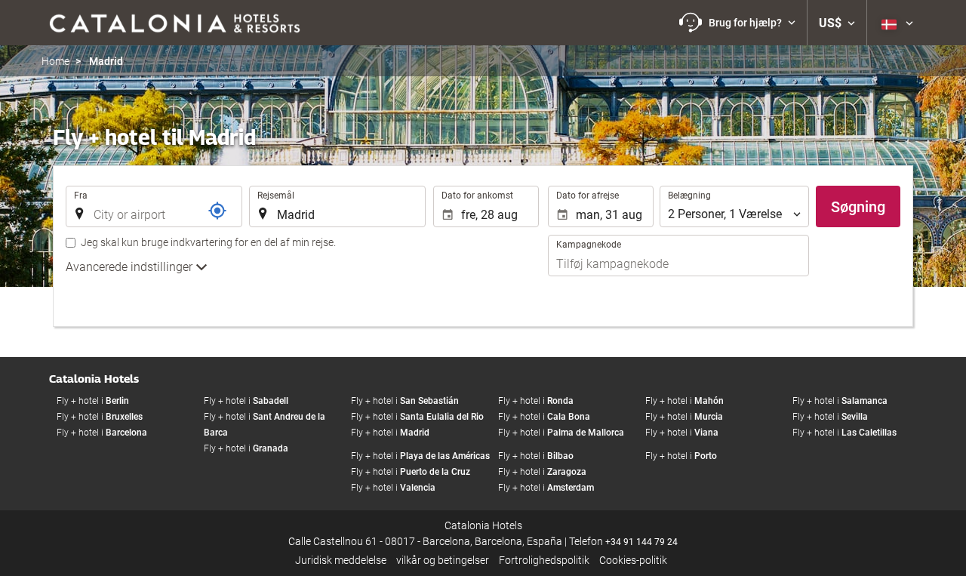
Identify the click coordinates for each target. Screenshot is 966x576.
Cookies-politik (633, 560)
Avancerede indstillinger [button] (130, 267)
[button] (737, 22)
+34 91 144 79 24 (641, 542)
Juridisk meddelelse (340, 560)
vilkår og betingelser (442, 560)
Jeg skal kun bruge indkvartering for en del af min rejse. (208, 242)
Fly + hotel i (93, 401)
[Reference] (217, 210)
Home (55, 61)
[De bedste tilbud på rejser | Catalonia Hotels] (174, 22)
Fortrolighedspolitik (544, 560)
